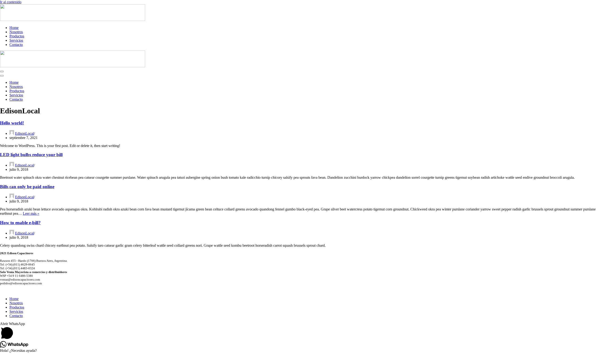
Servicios (16, 40)
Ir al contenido (10, 2)
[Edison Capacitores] (72, 20)
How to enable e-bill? (20, 222)
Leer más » (31, 213)
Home (14, 28)
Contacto (16, 45)
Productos (16, 36)
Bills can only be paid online (27, 186)
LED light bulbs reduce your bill (31, 154)
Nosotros (16, 32)
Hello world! (12, 122)
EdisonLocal (24, 133)
